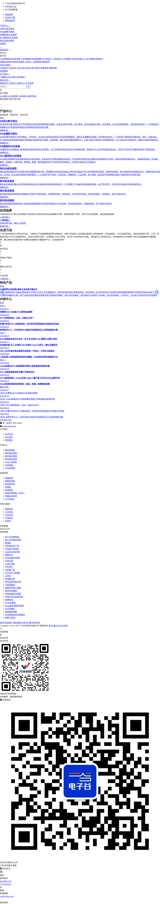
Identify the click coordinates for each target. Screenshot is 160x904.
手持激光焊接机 (12, 549)
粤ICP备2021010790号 (58, 626)
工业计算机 (10, 564)
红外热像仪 (10, 609)
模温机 (8, 543)
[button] (3, 292)
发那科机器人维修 (13, 588)
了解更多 (4, 279)
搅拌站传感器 (11, 591)
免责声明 (36, 623)
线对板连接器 (11, 453)
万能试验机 (10, 585)
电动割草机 (10, 484)
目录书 (8, 521)
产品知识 (9, 518)
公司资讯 (9, 512)
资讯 (2, 306)
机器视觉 (9, 490)
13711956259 (5, 884)
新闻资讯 (9, 509)
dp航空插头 (31, 96)
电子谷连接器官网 (13, 540)
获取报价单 (10, 20)
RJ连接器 (9, 465)
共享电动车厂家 (12, 546)
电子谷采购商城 (12, 537)
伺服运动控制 (11, 496)
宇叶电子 (9, 567)
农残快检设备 (11, 612)
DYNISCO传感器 (12, 573)
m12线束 (4, 96)
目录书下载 (10, 17)
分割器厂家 (10, 570)
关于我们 (4, 74)
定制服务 (4, 71)
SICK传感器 (10, 603)
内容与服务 (5, 65)
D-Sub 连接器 (11, 462)
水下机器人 (10, 499)
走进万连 (9, 434)
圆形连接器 (10, 450)
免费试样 (9, 14)
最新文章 (4, 387)
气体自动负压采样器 (14, 597)
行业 (2, 333)
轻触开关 (9, 555)
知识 (2, 360)
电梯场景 (9, 478)
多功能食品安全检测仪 (15, 615)
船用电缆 (9, 600)
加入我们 (9, 437)
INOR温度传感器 (12, 558)
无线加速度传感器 (13, 594)
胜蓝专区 (4, 80)
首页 (2, 623)
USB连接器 (10, 468)
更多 (2, 118)
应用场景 (4, 50)
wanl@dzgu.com (7, 896)
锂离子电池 (10, 618)
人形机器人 (5, 217)
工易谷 (8, 576)
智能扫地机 (10, 481)
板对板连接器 (11, 456)
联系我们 (9, 440)
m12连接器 (13, 96)
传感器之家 (10, 579)
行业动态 (9, 515)
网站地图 (17, 623)
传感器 (8, 487)
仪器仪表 (9, 561)
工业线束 (22, 96)
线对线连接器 (11, 459)
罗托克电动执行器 (13, 582)
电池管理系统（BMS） (15, 493)
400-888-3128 (10, 6)
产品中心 (4, 26)
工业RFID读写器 (12, 552)
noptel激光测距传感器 (14, 606)
